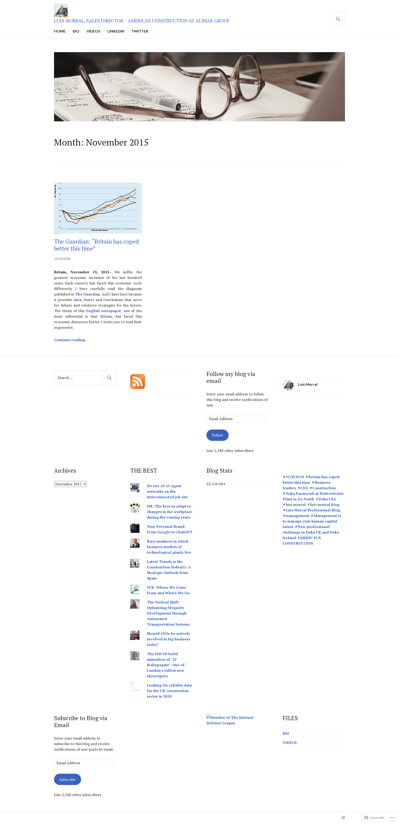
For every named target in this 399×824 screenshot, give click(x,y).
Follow (217, 435)
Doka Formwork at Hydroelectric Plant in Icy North (313, 496)
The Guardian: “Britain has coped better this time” (96, 245)
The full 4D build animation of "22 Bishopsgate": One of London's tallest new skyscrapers (165, 664)
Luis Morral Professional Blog (313, 510)
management (297, 515)
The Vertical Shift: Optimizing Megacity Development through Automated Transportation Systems (168, 613)
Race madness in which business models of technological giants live (169, 547)
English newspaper (103, 310)
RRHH (306, 537)
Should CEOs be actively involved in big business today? (168, 639)
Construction (324, 487)
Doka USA (327, 499)
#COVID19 (295, 476)
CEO (304, 487)
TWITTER (139, 31)
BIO (76, 31)
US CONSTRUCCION (302, 540)
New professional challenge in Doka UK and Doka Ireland (311, 532)
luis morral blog (324, 504)
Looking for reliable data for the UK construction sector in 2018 (169, 691)
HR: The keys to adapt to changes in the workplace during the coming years (169, 512)
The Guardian (87, 294)
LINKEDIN (115, 31)
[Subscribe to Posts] (137, 381)
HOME (60, 31)
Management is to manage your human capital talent (312, 521)
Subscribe (67, 779)
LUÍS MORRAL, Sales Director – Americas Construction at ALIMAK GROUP (142, 21)
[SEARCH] (338, 19)
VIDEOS (93, 31)
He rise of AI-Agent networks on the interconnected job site (168, 491)
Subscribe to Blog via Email (80, 721)
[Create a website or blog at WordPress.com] (343, 817)
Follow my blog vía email (230, 377)
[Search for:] (85, 377)
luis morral (296, 504)
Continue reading (69, 339)
